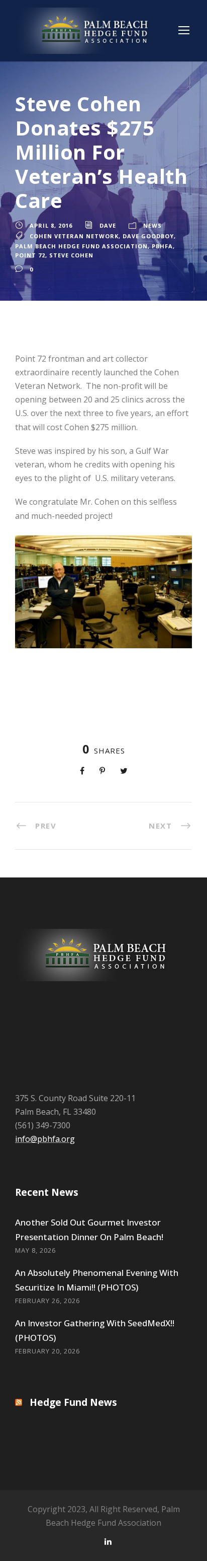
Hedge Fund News (73, 1402)
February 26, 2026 (47, 1300)
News (152, 225)
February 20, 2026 (47, 1350)
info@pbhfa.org (45, 1138)
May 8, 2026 (35, 1250)
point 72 (30, 255)
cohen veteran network (74, 236)
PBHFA (162, 246)
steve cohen (71, 255)
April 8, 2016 (51, 225)
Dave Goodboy (148, 236)
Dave (107, 225)
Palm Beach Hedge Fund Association (81, 246)
